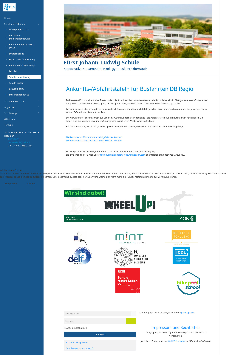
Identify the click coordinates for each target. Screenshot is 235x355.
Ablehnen (31, 183)
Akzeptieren (10, 183)
